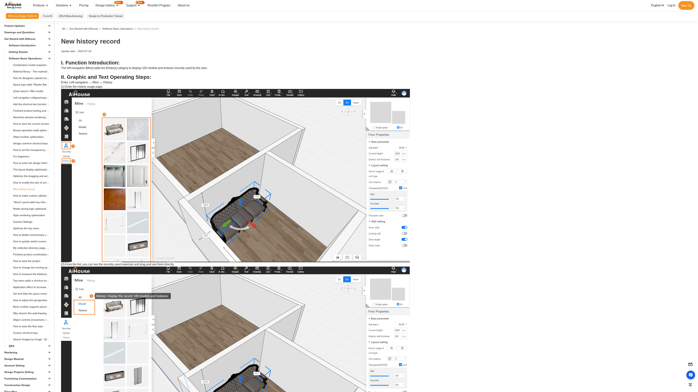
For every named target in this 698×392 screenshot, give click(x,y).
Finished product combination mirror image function (33, 254)
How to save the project (26, 261)
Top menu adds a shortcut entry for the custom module (33, 280)
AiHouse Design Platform (22, 16)
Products (39, 5)
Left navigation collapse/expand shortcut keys (33, 97)
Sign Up (686, 5)
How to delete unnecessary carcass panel (33, 234)
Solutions (62, 5)
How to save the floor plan (28, 326)
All (63, 28)
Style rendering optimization (29, 215)
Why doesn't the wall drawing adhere (33, 313)
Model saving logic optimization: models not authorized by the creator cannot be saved (33, 208)
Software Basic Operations (117, 28)
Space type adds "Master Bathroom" (33, 84)
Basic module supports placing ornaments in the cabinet (33, 306)
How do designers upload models (32, 78)
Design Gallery (108, 4)
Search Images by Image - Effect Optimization (33, 339)
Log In (671, 5)
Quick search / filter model (28, 91)
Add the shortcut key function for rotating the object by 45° (33, 104)
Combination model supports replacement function (33, 65)
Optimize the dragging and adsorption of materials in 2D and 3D (33, 176)
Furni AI (47, 16)
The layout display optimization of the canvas (33, 169)
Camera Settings (22, 221)
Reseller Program (159, 5)
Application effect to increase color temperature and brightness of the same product (33, 287)
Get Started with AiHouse (83, 28)
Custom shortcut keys (25, 332)
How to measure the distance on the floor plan (33, 274)
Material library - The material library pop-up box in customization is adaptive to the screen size (33, 71)
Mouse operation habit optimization (33, 130)
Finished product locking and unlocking (33, 110)
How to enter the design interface (32, 163)
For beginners (21, 156)
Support (134, 4)
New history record (24, 189)
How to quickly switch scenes (29, 241)
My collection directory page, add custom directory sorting (33, 247)
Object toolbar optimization (28, 136)
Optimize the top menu (26, 228)
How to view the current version (31, 123)
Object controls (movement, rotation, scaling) (33, 319)
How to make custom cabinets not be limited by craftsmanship (33, 195)
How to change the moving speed (32, 267)
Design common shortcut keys (30, 143)
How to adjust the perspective (30, 300)
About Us (184, 5)
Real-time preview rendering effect (33, 117)
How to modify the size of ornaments (33, 182)
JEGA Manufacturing (70, 16)
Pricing (83, 5)
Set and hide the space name (30, 293)
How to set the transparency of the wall (33, 149)
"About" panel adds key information (33, 202)
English (656, 5)
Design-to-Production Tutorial (106, 16)
